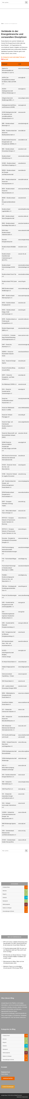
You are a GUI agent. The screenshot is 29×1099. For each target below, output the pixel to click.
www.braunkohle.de (23, 351)
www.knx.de (21, 681)
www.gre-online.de (23, 623)
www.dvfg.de (21, 414)
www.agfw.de (21, 77)
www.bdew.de (22, 170)
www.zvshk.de (22, 840)
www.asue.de (21, 112)
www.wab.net (21, 823)
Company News (6, 887)
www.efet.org (21, 501)
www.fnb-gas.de (22, 586)
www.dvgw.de (22, 464)
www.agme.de (22, 105)
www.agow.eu (22, 88)
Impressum (19, 1097)
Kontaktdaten (8, 1078)
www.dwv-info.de (22, 433)
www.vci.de (21, 709)
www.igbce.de (22, 650)
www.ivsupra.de (22, 674)
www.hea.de (21, 632)
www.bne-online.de (23, 216)
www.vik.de (21, 794)
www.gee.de (21, 602)
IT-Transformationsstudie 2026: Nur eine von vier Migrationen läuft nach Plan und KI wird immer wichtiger (15, 950)
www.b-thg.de (21, 281)
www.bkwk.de (22, 163)
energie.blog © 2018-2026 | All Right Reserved (11, 1095)
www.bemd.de (22, 197)
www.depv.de (21, 375)
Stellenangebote (6, 904)
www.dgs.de (21, 389)
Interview (5, 890)
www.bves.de (21, 302)
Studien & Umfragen (7, 907)
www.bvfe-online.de (23, 319)
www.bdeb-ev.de (22, 139)
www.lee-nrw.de (22, 686)
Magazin (4, 894)
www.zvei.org (21, 830)
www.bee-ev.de (22, 149)
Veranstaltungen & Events (8, 911)
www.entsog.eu (22, 529)
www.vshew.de (22, 812)
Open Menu (26, 14)
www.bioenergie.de (23, 123)
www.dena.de (21, 360)
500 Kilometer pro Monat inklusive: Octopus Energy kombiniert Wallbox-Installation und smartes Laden (14, 956)
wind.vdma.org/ (22, 758)
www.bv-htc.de (22, 254)
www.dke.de (21, 455)
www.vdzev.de (22, 765)
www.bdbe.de (21, 130)
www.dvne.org (22, 474)
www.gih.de (21, 611)
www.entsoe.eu (22, 517)
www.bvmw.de (22, 384)
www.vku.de (21, 803)
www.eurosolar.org (23, 538)
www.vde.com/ (22, 725)
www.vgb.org (21, 789)
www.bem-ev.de (22, 246)
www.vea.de (21, 774)
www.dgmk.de (22, 442)
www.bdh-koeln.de (23, 179)
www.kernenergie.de (23, 344)
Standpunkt (5, 901)
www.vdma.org (22, 742)
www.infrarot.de (22, 661)
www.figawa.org (22, 575)
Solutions (5, 897)
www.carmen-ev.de (23, 335)
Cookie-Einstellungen (8, 1086)
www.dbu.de (21, 368)
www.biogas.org (22, 558)
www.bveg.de (21, 310)
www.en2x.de (21, 510)
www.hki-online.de (23, 641)
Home (2, 23)
